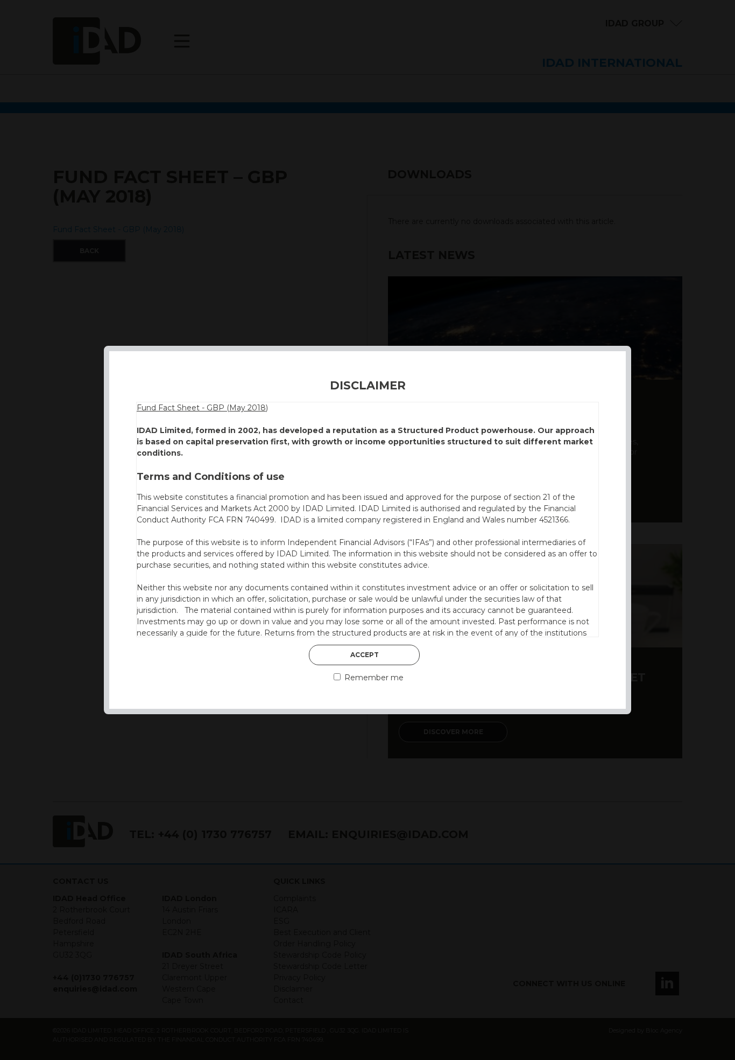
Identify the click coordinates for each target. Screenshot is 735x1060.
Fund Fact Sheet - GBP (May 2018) (202, 408)
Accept (364, 655)
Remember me (373, 677)
